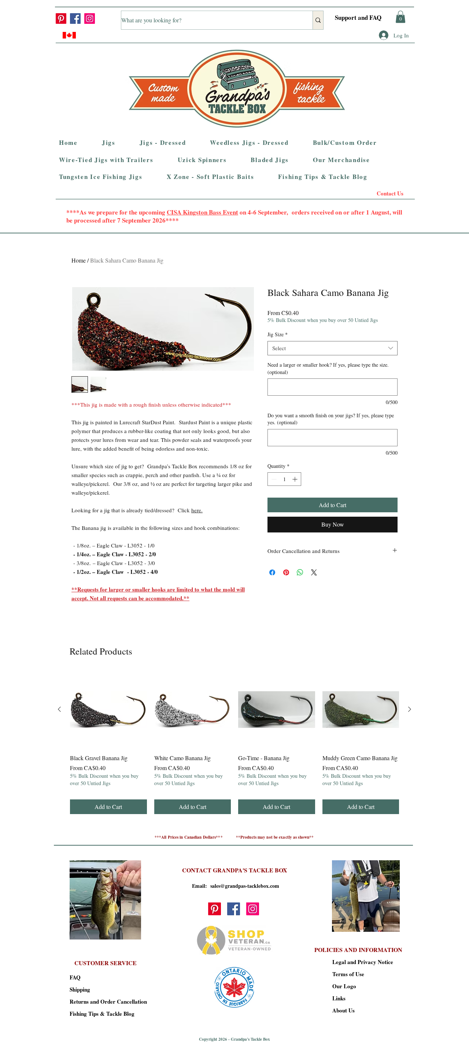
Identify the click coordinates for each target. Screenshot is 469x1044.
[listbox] (419, 188)
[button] (419, 188)
